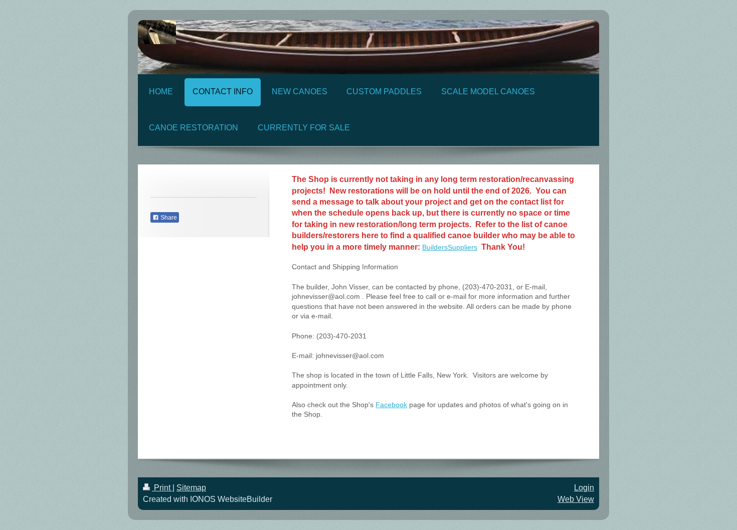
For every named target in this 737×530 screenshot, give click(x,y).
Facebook (391, 405)
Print (162, 487)
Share (168, 217)
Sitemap (191, 487)
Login (584, 487)
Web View (576, 499)
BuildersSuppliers (449, 247)
